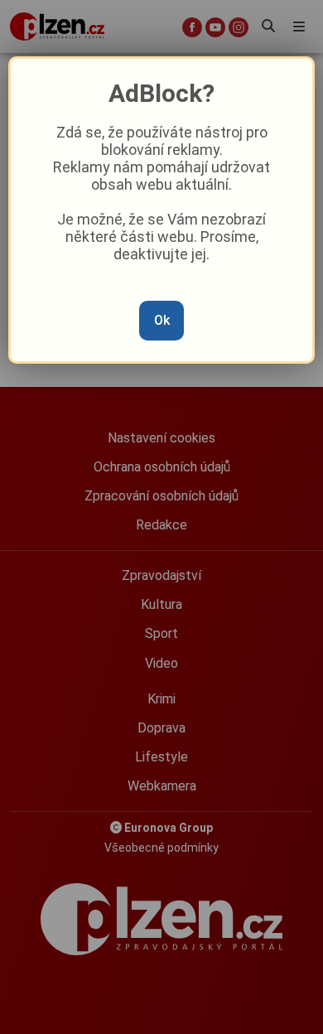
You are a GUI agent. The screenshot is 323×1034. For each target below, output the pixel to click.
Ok (162, 320)
